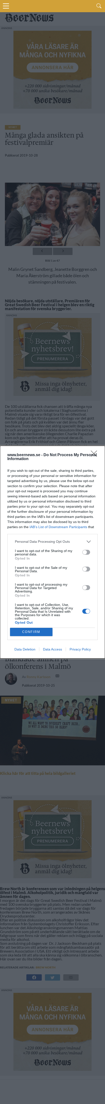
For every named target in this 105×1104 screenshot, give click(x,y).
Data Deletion (24, 649)
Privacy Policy (80, 649)
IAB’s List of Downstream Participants (58, 527)
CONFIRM (31, 632)
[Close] (95, 455)
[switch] (86, 552)
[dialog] (52, 552)
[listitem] (52, 541)
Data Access (52, 649)
